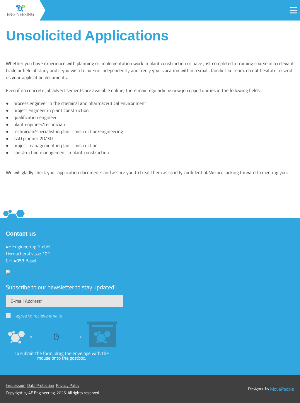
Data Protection (40, 385)
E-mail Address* (27, 301)
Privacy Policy (67, 385)
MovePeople (282, 388)
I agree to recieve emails (37, 315)
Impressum (15, 385)
